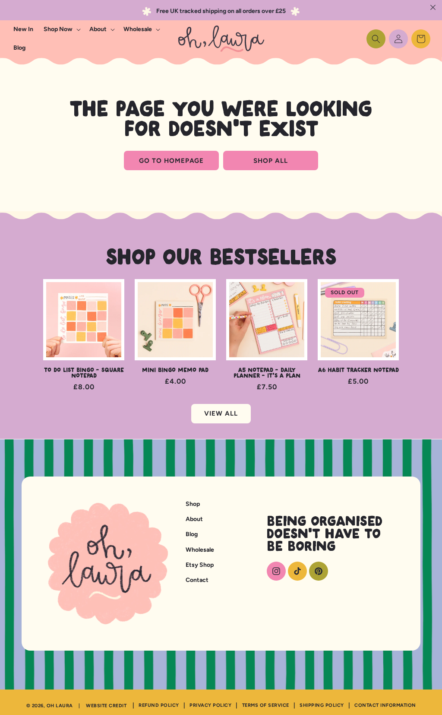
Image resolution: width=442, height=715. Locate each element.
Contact (197, 580)
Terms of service (265, 705)
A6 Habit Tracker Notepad (358, 370)
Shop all (270, 161)
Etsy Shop (200, 565)
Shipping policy (322, 705)
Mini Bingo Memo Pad (175, 370)
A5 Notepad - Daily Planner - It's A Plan (267, 373)
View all (221, 413)
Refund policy (159, 705)
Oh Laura (60, 706)
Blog (192, 534)
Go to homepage (171, 161)
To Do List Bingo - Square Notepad (84, 373)
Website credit (106, 706)
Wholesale (200, 549)
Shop (193, 504)
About (194, 519)
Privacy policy (210, 705)
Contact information (385, 705)
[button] (61, 29)
